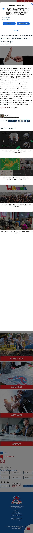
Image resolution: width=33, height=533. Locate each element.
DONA (20, 1)
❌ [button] (32, 4)
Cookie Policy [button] (7, 17)
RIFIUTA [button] (9, 23)
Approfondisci (4, 107)
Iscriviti (28, 486)
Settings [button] (16, 30)
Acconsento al (16, 485)
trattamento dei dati (16, 485)
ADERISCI (29, 1)
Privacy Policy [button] (7, 19)
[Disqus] (16, 263)
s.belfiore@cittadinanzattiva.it (11, 117)
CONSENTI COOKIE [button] (23, 23)
